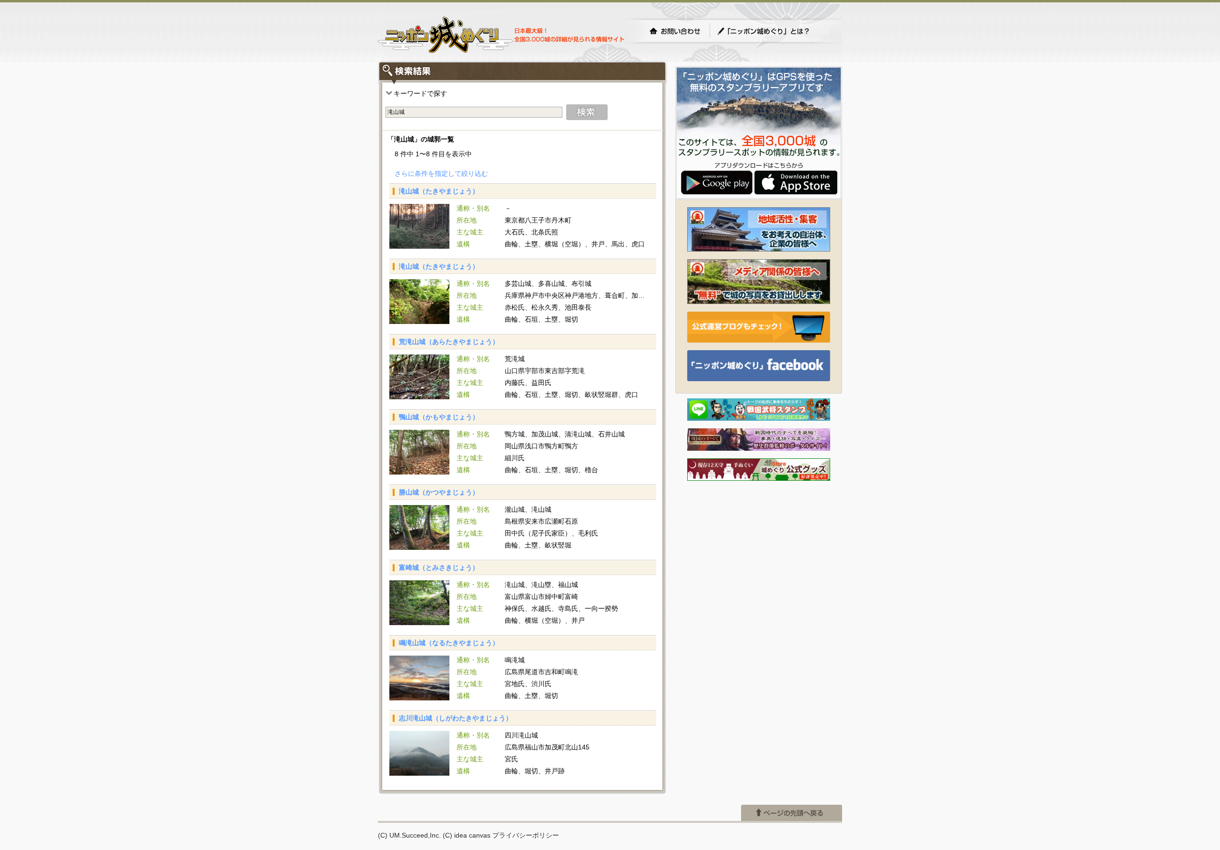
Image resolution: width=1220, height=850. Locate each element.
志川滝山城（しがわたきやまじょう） (455, 718)
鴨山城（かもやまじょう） (439, 417)
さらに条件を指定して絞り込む (441, 173)
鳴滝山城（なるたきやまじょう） (449, 643)
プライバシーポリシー (525, 835)
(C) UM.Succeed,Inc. (409, 835)
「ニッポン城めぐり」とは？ (773, 31)
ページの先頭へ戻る (791, 813)
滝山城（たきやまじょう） (439, 191)
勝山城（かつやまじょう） (439, 492)
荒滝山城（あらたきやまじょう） (449, 341)
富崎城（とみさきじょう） (439, 567)
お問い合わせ (675, 31)
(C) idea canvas (466, 835)
